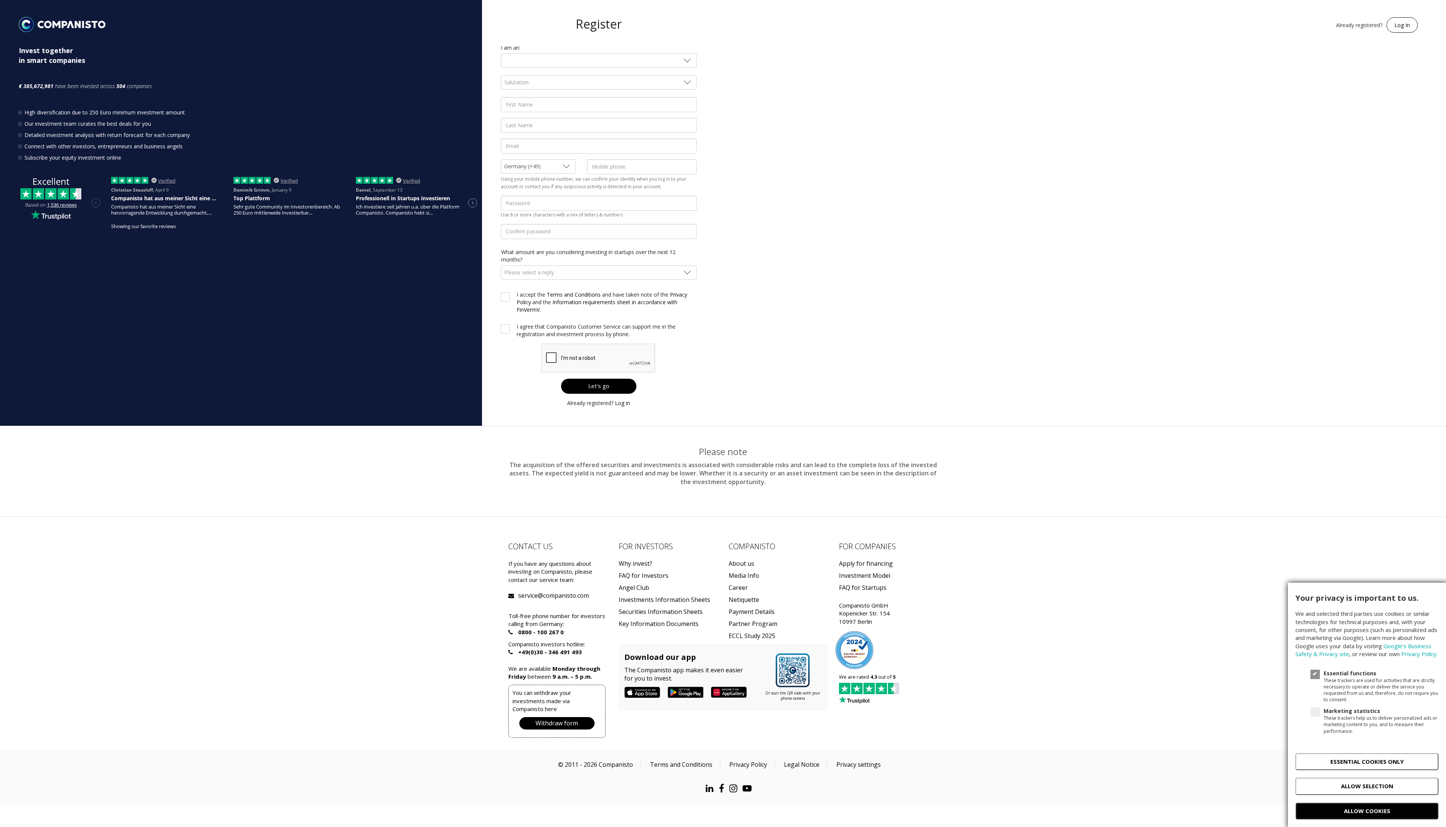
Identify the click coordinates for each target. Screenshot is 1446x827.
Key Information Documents (659, 624)
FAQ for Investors (643, 576)
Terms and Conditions (574, 294)
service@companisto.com (527, 596)
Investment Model (864, 576)
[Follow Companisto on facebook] (723, 788)
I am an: (510, 47)
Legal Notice (801, 764)
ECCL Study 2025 (752, 636)
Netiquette (744, 600)
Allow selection (1367, 786)
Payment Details (752, 612)
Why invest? (635, 564)
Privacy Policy (748, 764)
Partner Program (753, 624)
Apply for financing (866, 564)
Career (738, 588)
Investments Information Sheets (664, 600)
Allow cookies (1367, 811)
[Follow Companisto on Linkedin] (711, 788)
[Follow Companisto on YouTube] (749, 788)
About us (741, 564)
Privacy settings (858, 764)
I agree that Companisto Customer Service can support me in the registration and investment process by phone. (596, 330)
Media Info (744, 576)
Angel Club (634, 588)
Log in (622, 403)
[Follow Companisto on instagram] (735, 788)
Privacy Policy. (1419, 654)
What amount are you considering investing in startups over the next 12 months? (588, 255)
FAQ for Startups (862, 588)
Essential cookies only (1367, 761)
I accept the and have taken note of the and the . (602, 302)
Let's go (598, 386)
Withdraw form (556, 723)
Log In (1402, 25)
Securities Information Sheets (661, 612)
